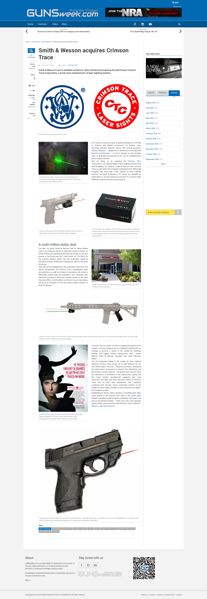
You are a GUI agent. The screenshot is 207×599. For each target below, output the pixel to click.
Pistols (90, 528)
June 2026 (150, 113)
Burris (138, 403)
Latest (151, 93)
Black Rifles (67, 528)
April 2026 (150, 123)
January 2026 (151, 139)
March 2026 (150, 128)
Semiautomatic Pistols (109, 528)
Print (33, 86)
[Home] (62, 12)
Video (55, 24)
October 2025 (151, 154)
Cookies (179, 595)
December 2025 (152, 144)
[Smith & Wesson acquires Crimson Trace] (90, 104)
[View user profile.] (31, 50)
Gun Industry (73, 65)
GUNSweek (31, 57)
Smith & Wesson (99, 151)
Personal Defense (79, 528)
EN (176, 2)
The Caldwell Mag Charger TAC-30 (143, 32)
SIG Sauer (133, 398)
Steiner (95, 406)
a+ (34, 90)
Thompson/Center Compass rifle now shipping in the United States (63, 32)
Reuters (59, 251)
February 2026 (151, 133)
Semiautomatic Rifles (127, 528)
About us (144, 595)
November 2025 (152, 149)
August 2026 (151, 103)
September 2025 (152, 159)
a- (31, 91)
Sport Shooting (45, 531)
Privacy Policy (169, 595)
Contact (152, 595)
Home (30, 24)
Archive (175, 93)
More (64, 24)
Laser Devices (109, 406)
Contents (42, 24)
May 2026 (149, 118)
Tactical (56, 531)
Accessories (56, 528)
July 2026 (149, 108)
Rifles (97, 528)
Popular (162, 93)
